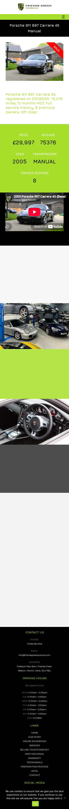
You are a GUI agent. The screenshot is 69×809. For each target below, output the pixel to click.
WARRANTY (34, 758)
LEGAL (34, 770)
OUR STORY (34, 737)
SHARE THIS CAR (34, 301)
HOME (34, 732)
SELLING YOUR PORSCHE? (34, 749)
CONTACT (34, 775)
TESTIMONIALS (34, 762)
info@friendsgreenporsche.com (34, 655)
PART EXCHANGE (34, 754)
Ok (35, 803)
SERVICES (34, 745)
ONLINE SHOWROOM (34, 741)
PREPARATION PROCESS (34, 766)
